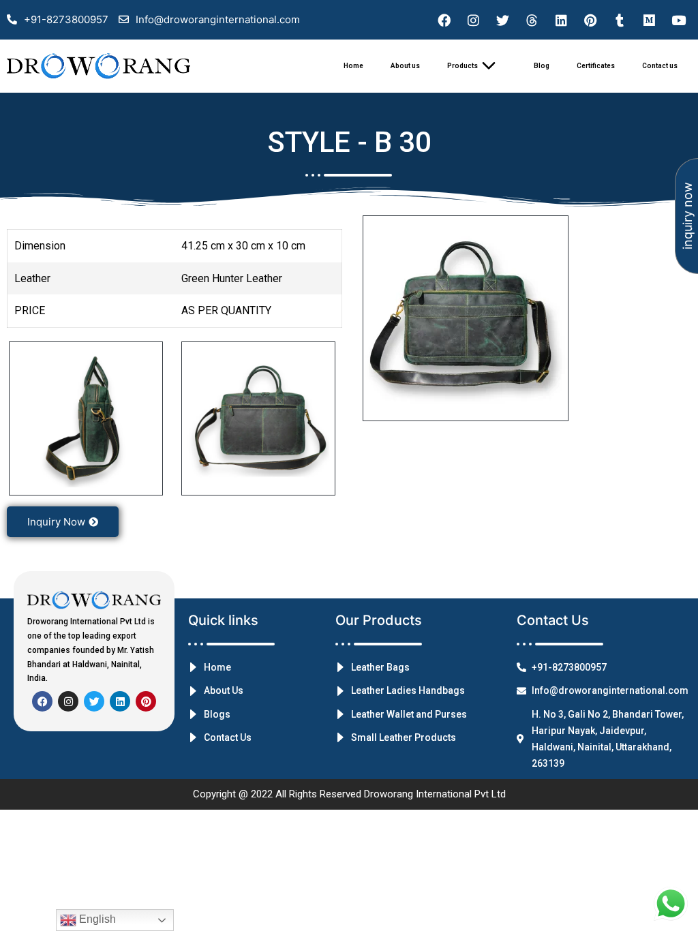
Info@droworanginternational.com (218, 19)
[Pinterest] (590, 20)
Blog (541, 66)
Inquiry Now (56, 521)
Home (353, 66)
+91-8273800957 (66, 19)
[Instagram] (473, 20)
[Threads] (532, 20)
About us (405, 66)
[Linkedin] (561, 20)
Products (462, 66)
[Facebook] (444, 20)
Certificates (596, 66)
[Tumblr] (620, 20)
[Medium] (649, 20)
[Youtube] (678, 20)
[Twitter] (502, 20)
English (96, 919)
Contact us (660, 66)
